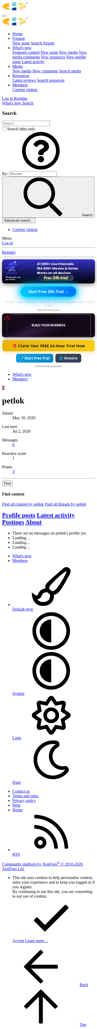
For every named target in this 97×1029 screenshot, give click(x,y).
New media (68, 52)
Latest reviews (24, 80)
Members (20, 85)
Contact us (21, 791)
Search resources (50, 80)
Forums (18, 38)
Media (17, 66)
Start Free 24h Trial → (48, 291)
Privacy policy (24, 800)
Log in (7, 243)
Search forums (42, 43)
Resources (20, 75)
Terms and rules (25, 796)
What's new (22, 48)
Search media (70, 71)
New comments (45, 71)
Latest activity (33, 61)
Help (16, 805)
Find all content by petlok (23, 504)
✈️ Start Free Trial (35, 358)
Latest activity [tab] (56, 515)
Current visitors (25, 89)
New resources (53, 57)
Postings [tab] (13, 522)
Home (17, 34)
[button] (41, 169)
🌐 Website (68, 358)
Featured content (26, 52)
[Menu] (4, 16)
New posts (21, 43)
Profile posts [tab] (18, 515)
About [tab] (33, 522)
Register (9, 252)
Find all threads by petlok (65, 504)
